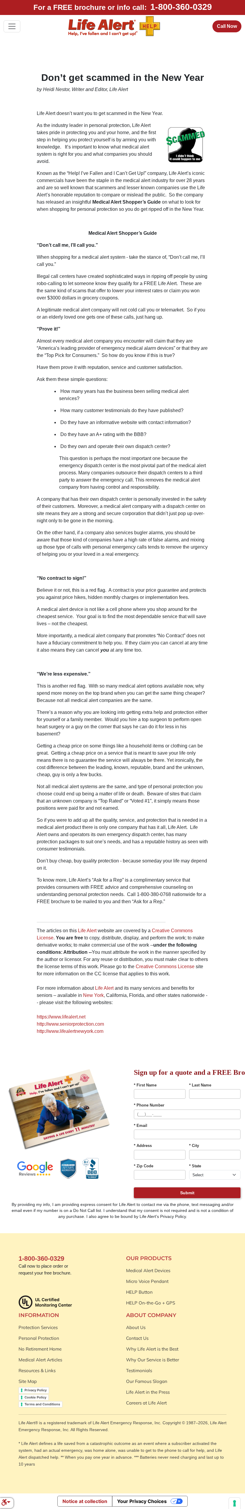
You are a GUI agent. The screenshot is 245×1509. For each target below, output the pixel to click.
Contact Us (137, 1338)
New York (93, 995)
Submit (187, 1192)
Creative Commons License (165, 966)
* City (194, 1145)
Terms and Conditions (42, 1404)
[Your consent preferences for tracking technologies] (234, 1503)
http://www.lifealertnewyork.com (70, 1031)
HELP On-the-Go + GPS (150, 1303)
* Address (143, 1145)
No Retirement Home (40, 1349)
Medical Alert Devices (148, 1270)
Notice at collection (84, 1501)
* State (195, 1166)
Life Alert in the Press (148, 1392)
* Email (140, 1125)
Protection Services (38, 1327)
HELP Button (139, 1292)
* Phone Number (149, 1105)
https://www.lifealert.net (61, 1016)
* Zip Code (143, 1166)
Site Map (28, 1381)
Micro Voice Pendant (147, 1281)
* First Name (145, 1085)
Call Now (227, 26)
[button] (6, 1503)
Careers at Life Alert (146, 1403)
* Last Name (200, 1085)
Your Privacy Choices (142, 1501)
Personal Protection (39, 1338)
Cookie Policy (35, 1397)
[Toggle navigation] (12, 26)
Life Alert (87, 930)
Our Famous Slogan (146, 1381)
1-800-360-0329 (181, 7)
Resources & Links (37, 1370)
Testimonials (139, 1370)
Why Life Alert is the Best (152, 1349)
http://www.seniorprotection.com (70, 1024)
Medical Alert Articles (40, 1360)
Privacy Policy (35, 1390)
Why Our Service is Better (152, 1360)
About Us (136, 1327)
